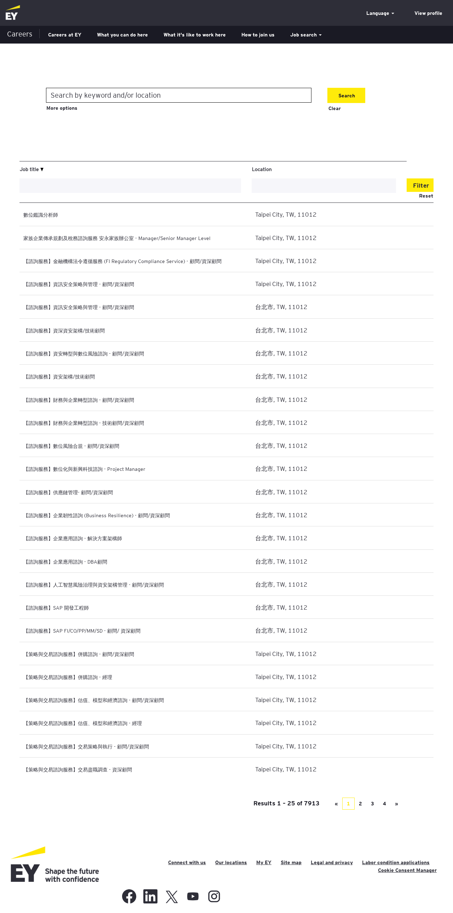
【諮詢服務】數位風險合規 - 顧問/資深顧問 (71, 446)
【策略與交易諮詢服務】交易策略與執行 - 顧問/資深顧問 (86, 746)
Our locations (231, 862)
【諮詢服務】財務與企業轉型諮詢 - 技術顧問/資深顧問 (83, 423)
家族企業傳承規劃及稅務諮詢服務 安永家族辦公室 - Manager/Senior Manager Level (117, 238)
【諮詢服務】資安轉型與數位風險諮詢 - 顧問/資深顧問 (83, 353)
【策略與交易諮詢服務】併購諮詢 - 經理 (67, 677)
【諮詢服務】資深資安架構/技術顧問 (64, 330)
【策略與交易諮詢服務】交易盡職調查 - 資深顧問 (77, 769)
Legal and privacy (332, 862)
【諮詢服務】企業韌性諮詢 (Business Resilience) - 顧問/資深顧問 (96, 515)
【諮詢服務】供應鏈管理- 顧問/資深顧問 (68, 492)
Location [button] (262, 169)
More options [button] (62, 108)
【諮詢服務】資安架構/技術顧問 (59, 376)
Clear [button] (334, 108)
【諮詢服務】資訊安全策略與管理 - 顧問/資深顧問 (78, 284)
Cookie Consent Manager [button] (407, 870)
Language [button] (378, 13)
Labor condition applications (396, 862)
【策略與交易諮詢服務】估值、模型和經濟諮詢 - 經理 (82, 723)
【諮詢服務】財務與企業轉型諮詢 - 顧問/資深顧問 (78, 399)
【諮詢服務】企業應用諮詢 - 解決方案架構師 (72, 538)
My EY (263, 862)
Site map (291, 862)
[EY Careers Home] (13, 13)
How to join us (258, 35)
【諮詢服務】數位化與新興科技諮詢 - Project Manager (84, 469)
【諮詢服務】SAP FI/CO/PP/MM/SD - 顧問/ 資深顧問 (82, 630)
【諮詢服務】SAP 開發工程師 (56, 607)
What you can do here (122, 35)
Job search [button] (304, 35)
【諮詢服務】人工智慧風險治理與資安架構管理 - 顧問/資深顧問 (93, 584)
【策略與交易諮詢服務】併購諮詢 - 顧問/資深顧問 (78, 654)
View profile (428, 13)
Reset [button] (426, 196)
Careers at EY (64, 35)
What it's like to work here (195, 35)
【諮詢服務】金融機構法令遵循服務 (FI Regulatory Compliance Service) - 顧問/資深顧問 (122, 261)
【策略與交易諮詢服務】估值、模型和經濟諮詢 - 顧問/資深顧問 (93, 700)
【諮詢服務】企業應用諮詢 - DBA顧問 (65, 561)
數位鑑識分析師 (40, 214)
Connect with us (187, 862)
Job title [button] (30, 169)
